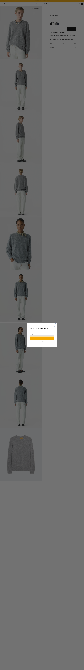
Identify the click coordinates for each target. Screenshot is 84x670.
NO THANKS (42, 341)
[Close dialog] (54, 325)
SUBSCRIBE (42, 338)
